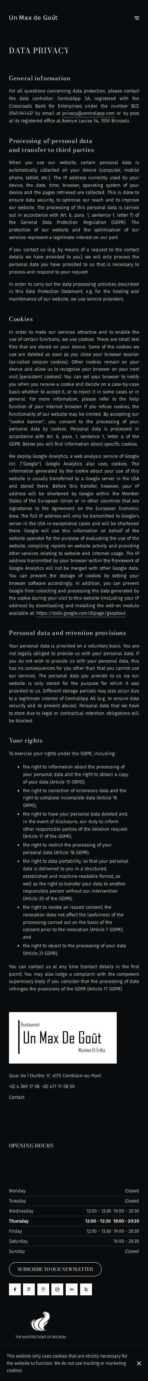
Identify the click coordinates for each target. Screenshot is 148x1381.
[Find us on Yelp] (86, 1289)
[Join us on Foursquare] (29, 1289)
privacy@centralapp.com (88, 113)
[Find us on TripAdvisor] (72, 1289)
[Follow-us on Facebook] (15, 1289)
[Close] (139, 1363)
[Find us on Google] (43, 1289)
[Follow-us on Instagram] (57, 1289)
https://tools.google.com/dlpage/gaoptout (80, 613)
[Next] (136, 18)
